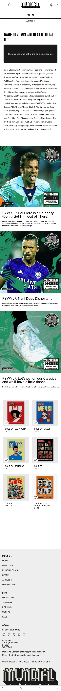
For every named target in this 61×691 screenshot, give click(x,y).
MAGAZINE (7, 565)
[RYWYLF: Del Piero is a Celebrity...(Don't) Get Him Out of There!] (30, 176)
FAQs (4, 617)
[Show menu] (4, 5)
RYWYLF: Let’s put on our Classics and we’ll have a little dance (29, 380)
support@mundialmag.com (29, 655)
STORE (5, 575)
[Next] (58, 20)
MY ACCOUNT (8, 597)
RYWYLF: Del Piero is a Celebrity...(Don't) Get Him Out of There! (29, 214)
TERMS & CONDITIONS (40, 662)
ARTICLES (30, 21)
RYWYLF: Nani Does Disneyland (27, 298)
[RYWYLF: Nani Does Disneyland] (30, 262)
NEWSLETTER (8, 584)
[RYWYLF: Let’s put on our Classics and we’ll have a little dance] (30, 342)
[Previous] (2, 20)
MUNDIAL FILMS (10, 570)
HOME (5, 561)
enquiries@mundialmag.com (33, 652)
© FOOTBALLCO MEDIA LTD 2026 (15, 662)
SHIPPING (7, 602)
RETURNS (6, 607)
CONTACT (7, 612)
